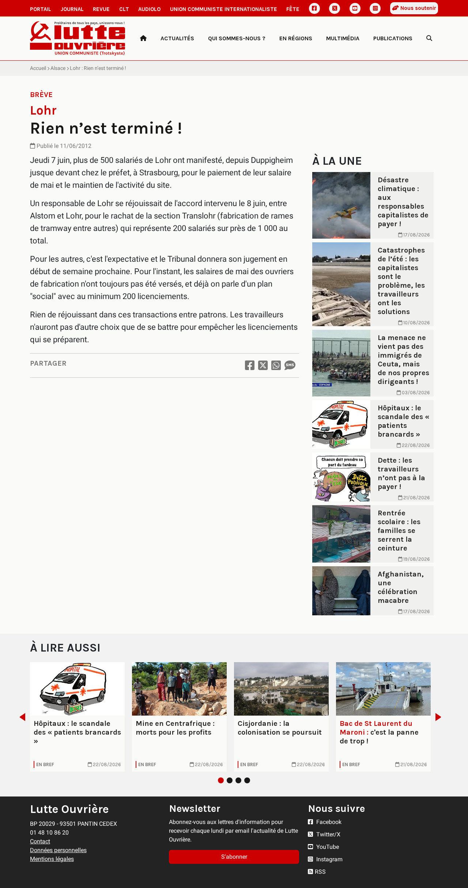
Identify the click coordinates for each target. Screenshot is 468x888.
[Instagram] (375, 8)
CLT (124, 9)
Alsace (57, 68)
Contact (40, 841)
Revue (101, 9)
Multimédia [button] (342, 38)
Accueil (38, 68)
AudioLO (149, 9)
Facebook (328, 821)
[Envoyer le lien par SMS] (289, 365)
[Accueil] (143, 38)
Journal (72, 9)
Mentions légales (52, 858)
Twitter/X (327, 834)
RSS (320, 871)
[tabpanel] (77, 717)
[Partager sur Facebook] (249, 365)
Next (440, 717)
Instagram (329, 859)
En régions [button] (295, 38)
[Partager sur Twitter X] (263, 365)
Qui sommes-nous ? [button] (236, 38)
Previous (20, 717)
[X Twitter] (334, 8)
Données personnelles (58, 850)
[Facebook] (314, 8)
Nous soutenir (417, 8)
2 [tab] (230, 780)
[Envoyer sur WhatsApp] (276, 365)
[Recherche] (429, 38)
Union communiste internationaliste (223, 9)
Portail (40, 9)
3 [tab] (238, 780)
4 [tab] (247, 780)
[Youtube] (355, 8)
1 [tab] (221, 780)
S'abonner (234, 856)
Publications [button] (392, 38)
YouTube (327, 846)
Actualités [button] (177, 38)
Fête (292, 9)
